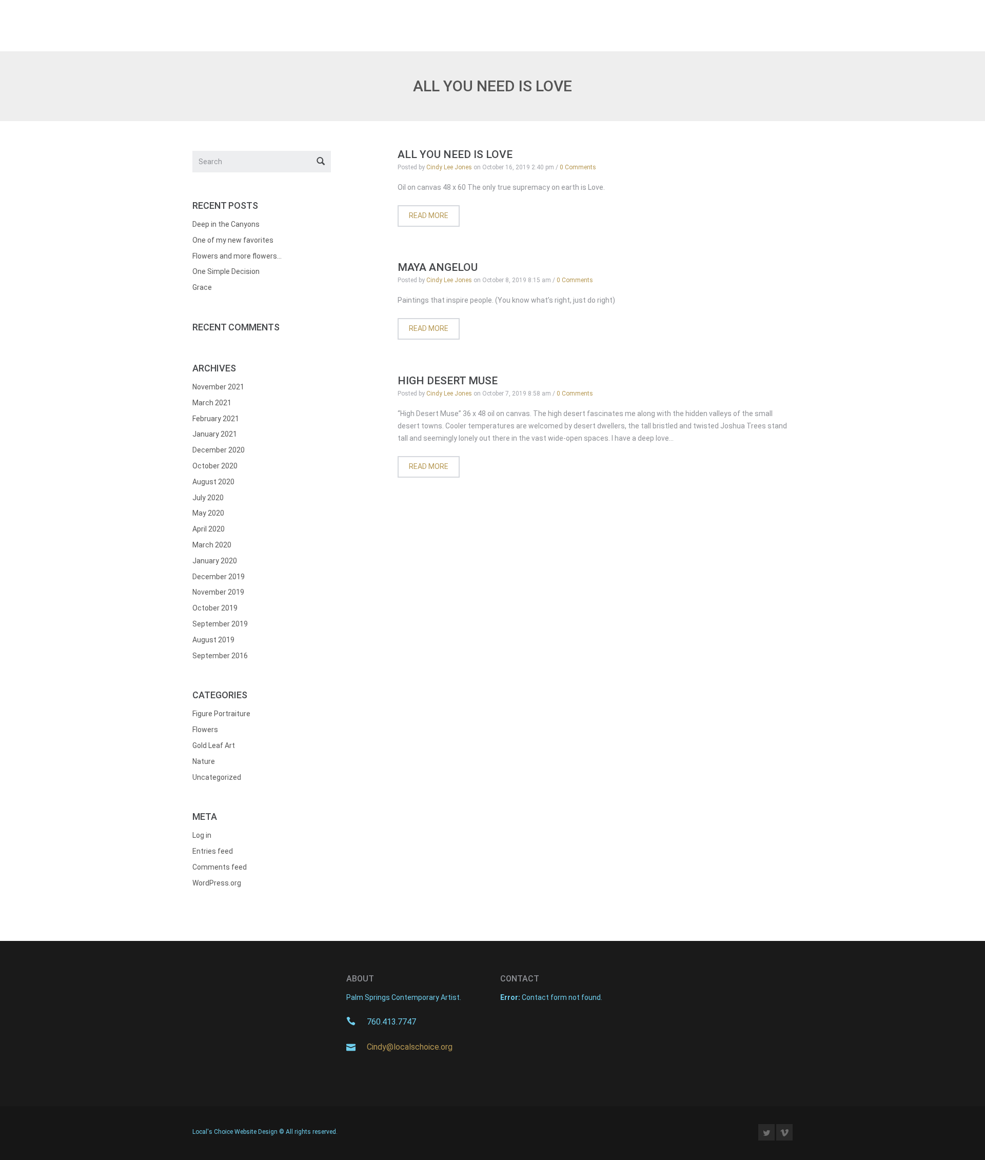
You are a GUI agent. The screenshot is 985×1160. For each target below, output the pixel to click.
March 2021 (211, 403)
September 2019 (220, 624)
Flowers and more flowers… (237, 256)
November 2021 (218, 387)
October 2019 (215, 608)
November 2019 (218, 592)
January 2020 (214, 561)
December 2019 (218, 577)
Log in (201, 835)
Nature (203, 761)
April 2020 (208, 529)
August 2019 (213, 640)
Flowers (205, 729)
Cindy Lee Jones (449, 167)
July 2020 (208, 498)
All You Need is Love (455, 154)
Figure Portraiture (221, 714)
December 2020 (218, 450)
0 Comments (578, 167)
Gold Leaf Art (213, 745)
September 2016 (220, 656)
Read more (428, 215)
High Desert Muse (448, 381)
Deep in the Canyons (226, 224)
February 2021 (215, 419)
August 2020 (213, 482)
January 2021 (214, 434)
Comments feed (219, 867)
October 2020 (215, 466)
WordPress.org (216, 883)
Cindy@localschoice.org (409, 1047)
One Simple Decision (226, 271)
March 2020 (211, 545)
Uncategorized (216, 777)
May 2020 (208, 513)
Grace (202, 287)
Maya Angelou (438, 267)
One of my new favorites (232, 240)
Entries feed (212, 851)
